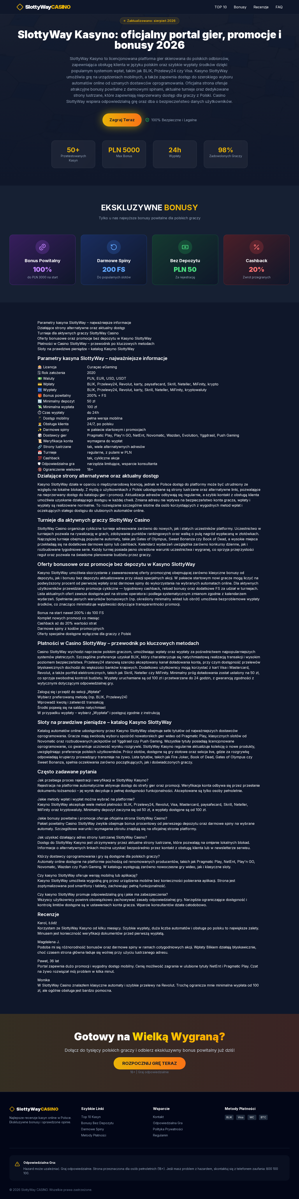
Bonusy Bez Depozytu (97, 1123)
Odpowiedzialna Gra (168, 1123)
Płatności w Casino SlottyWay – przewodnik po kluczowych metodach (95, 343)
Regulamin (160, 1135)
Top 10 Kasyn (91, 1117)
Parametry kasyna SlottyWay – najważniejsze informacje (84, 322)
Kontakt (158, 1117)
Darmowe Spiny (92, 1129)
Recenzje (261, 7)
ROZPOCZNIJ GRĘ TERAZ (149, 1063)
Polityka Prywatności (168, 1129)
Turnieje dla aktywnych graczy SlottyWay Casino (78, 333)
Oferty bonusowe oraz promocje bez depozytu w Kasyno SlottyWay (94, 338)
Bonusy (240, 7)
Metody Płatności (93, 1135)
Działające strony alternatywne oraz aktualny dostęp (81, 328)
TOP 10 (221, 7)
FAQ (279, 7)
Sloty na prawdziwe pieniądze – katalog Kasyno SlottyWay (85, 349)
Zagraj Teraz (122, 120)
